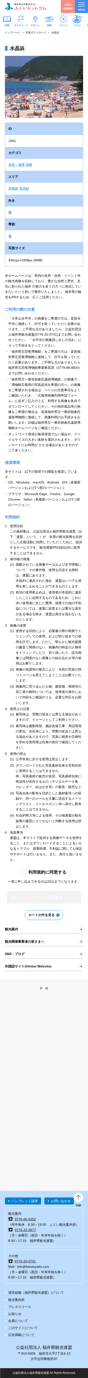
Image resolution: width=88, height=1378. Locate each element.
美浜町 (24, 188)
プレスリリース (19, 1307)
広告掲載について (21, 1335)
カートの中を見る (41, 915)
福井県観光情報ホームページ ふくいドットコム (26, 6)
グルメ (77, 25)
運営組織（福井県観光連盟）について (36, 1292)
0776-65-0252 (25, 1219)
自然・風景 (16, 165)
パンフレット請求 (24, 1201)
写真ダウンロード (36, 32)
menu (81, 9)
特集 (7, 25)
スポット (35, 25)
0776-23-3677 (25, 1230)
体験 (49, 25)
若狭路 (13, 188)
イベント (63, 25)
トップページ (12, 32)
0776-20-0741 (25, 1261)
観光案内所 (16, 1300)
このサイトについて (23, 1328)
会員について (18, 1321)
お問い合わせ (61, 1201)
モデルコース (21, 25)
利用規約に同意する (47, 872)
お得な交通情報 (68, 6)
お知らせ (14, 1314)
